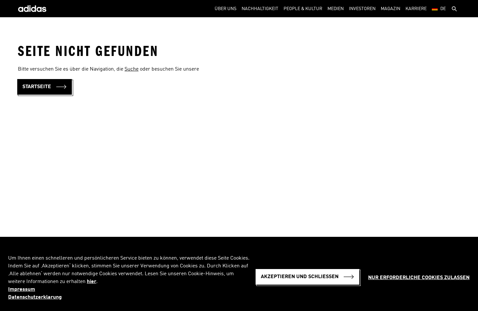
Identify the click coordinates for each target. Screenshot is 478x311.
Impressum (21, 289)
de (443, 9)
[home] (32, 8)
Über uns (225, 9)
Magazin (390, 9)
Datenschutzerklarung (35, 297)
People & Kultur (303, 9)
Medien (335, 9)
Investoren (362, 9)
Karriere (416, 9)
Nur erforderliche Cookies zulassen (419, 277)
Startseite (36, 86)
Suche (132, 69)
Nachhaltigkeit (260, 9)
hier (91, 281)
